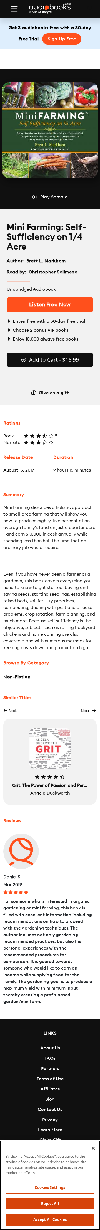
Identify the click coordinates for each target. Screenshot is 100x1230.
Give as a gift (54, 393)
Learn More (50, 1130)
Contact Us (50, 1109)
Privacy (50, 1120)
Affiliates (50, 1089)
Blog (50, 1099)
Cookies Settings (50, 1187)
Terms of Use (50, 1079)
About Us (50, 1048)
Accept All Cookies (50, 1219)
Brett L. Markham (46, 261)
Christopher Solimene (53, 272)
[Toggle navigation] (14, 9)
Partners (50, 1068)
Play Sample (54, 197)
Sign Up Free (62, 39)
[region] (50, 1185)
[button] (10, 710)
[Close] (93, 1148)
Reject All (50, 1203)
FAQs (50, 1058)
